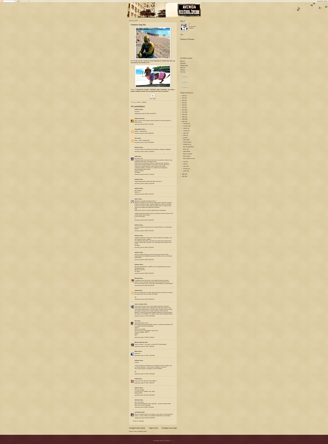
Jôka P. (136, 199)
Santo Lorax (186, 149)
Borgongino (183, 63)
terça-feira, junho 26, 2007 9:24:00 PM (144, 273)
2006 (183, 174)
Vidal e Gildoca (186, 156)
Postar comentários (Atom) (140, 431)
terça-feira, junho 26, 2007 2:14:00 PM (144, 194)
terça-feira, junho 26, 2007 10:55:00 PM (144, 299)
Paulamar (182, 69)
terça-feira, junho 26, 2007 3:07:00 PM (144, 230)
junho (184, 137)
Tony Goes (183, 72)
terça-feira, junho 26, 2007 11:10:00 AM (144, 151)
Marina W (182, 67)
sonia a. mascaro (139, 304)
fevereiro (185, 168)
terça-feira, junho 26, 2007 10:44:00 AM (144, 142)
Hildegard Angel (184, 65)
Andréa (136, 378)
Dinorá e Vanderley (187, 153)
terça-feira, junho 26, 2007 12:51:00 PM (144, 183)
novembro (186, 126)
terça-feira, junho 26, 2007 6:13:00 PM (144, 247)
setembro (185, 130)
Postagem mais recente (137, 428)
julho (184, 135)
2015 (183, 102)
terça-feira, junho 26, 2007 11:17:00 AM (144, 174)
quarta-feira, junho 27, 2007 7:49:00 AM (144, 346)
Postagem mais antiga (169, 428)
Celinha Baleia (186, 151)
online (181, 34)
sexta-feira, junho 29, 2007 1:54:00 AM (144, 407)
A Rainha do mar (187, 144)
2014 (183, 105)
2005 (183, 176)
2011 (183, 112)
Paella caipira (186, 139)
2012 (183, 109)
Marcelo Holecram (139, 342)
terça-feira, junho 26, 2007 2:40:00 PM (144, 220)
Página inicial (153, 428)
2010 (183, 114)
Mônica (136, 351)
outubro (185, 128)
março (185, 166)
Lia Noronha (138, 412)
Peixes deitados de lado (189, 158)
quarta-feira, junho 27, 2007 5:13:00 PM (144, 383)
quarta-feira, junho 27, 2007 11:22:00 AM (145, 355)
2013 (183, 107)
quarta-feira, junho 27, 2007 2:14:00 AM (144, 337)
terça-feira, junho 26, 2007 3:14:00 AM (144, 124)
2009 (183, 117)
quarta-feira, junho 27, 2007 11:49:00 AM (145, 373)
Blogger (172, 440)
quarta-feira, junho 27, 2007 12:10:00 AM (145, 316)
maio (184, 161)
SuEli (136, 156)
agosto (185, 133)
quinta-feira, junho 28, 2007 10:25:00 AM (145, 395)
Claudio (137, 290)
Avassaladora (138, 129)
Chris (136, 138)
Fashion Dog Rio (187, 142)
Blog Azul (182, 61)
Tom (136, 321)
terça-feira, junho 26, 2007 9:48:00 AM (144, 133)
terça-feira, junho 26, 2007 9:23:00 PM (144, 259)
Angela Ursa (138, 118)
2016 (183, 100)
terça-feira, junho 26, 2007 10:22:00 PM (144, 285)
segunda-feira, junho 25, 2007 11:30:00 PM (145, 113)
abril (184, 164)
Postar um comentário (138, 421)
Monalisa (137, 278)
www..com (185, 76)
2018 (183, 95)
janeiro (185, 171)
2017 (183, 98)
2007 (183, 121)
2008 (183, 119)
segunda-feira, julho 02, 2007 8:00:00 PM (145, 417)
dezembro (186, 123)
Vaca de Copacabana (188, 146)
